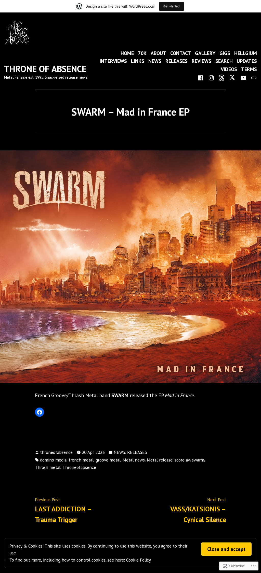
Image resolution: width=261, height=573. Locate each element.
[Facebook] (201, 77)
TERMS (249, 69)
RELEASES (176, 61)
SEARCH (224, 61)
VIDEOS (229, 69)
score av (182, 460)
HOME (127, 53)
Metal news (134, 460)
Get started (171, 6)
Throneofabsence (79, 467)
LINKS (137, 61)
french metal (81, 460)
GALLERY (205, 53)
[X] (232, 77)
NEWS (154, 61)
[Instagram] (211, 77)
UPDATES (247, 61)
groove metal (108, 460)
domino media (53, 460)
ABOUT (158, 53)
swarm (198, 460)
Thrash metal (47, 467)
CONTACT (180, 53)
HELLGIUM (245, 53)
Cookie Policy (138, 560)
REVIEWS (201, 61)
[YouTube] (243, 77)
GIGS (224, 53)
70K (142, 53)
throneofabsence (56, 452)
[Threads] (222, 77)
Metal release (160, 460)
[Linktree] (253, 77)
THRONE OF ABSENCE (45, 69)
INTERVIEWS (113, 61)
